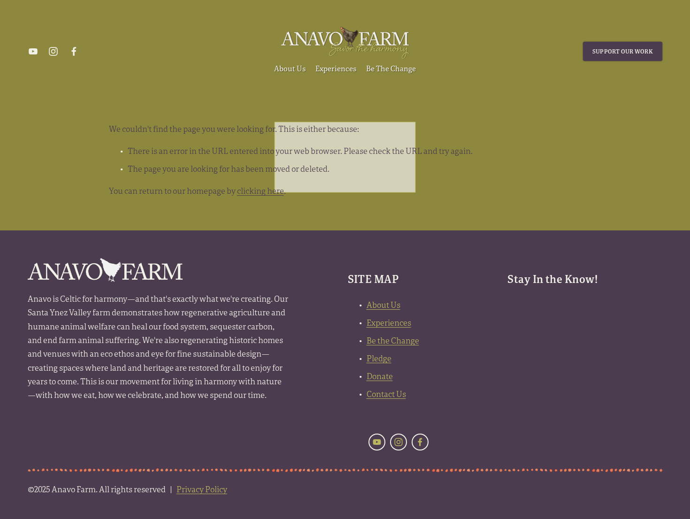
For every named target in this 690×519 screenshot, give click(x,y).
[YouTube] (33, 51)
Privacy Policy (201, 489)
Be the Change (393, 340)
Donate (380, 376)
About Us (383, 304)
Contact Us (386, 394)
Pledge (379, 358)
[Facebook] (74, 51)
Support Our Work (622, 51)
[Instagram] (53, 51)
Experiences (389, 322)
